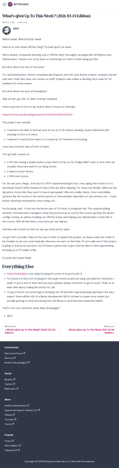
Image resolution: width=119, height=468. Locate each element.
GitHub (8, 414)
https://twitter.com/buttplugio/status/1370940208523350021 (37, 114)
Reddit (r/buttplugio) (16, 362)
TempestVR (11, 450)
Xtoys (8, 440)
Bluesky (9, 379)
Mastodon (10, 388)
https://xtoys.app (16, 273)
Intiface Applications (15, 405)
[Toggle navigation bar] (4, 4)
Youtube (9, 419)
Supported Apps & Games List (21, 410)
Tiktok (8, 424)
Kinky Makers (11, 445)
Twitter (8, 384)
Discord (9, 358)
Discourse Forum (13, 353)
